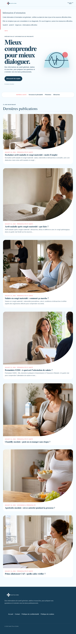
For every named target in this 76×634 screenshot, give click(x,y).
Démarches (56, 94)
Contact (17, 614)
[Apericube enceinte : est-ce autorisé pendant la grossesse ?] (38, 475)
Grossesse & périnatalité (36, 94)
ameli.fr (11, 25)
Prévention (48, 94)
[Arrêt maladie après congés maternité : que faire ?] (38, 194)
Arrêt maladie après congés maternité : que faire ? (26, 226)
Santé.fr (5, 25)
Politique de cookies (47, 614)
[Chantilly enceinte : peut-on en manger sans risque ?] (38, 409)
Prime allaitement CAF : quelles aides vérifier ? (25, 573)
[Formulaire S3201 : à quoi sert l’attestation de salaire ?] (38, 338)
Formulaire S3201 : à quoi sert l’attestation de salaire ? (29, 370)
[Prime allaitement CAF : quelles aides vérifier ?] (38, 541)
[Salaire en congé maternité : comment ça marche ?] (38, 266)
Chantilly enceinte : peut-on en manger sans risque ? (27, 441)
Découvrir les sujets (13, 78)
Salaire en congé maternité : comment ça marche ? (27, 298)
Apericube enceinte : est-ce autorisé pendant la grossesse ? (30, 507)
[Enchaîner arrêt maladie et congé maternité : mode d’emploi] (38, 131)
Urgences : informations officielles (26, 25)
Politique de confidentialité (30, 614)
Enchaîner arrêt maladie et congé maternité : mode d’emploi (31, 154)
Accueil (10, 614)
